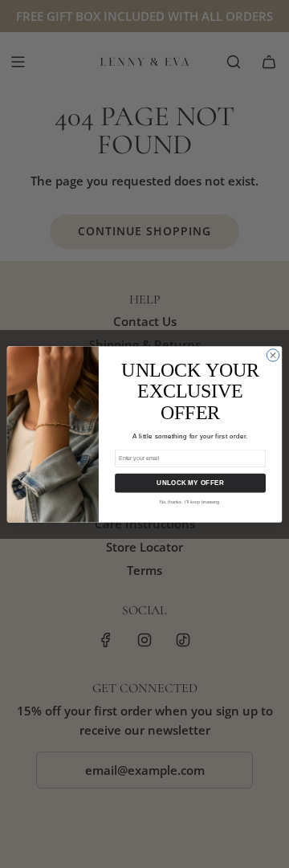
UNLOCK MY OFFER (190, 483)
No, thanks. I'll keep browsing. (190, 501)
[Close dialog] (273, 354)
